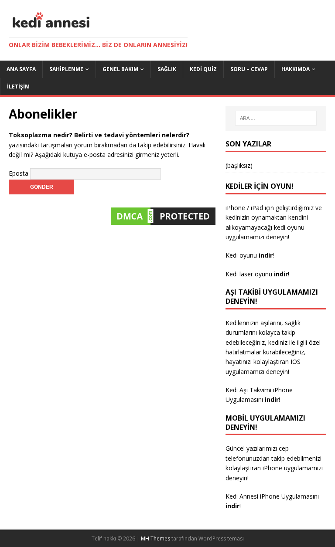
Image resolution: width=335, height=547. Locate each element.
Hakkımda (295, 69)
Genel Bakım (120, 69)
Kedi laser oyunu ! (257, 274)
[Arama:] (276, 118)
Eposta (18, 173)
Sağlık (166, 69)
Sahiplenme (66, 69)
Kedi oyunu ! (250, 255)
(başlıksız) (239, 165)
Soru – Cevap (249, 69)
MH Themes (155, 538)
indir (272, 399)
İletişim (18, 86)
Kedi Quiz (203, 69)
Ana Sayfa (21, 69)
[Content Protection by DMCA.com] (163, 222)
